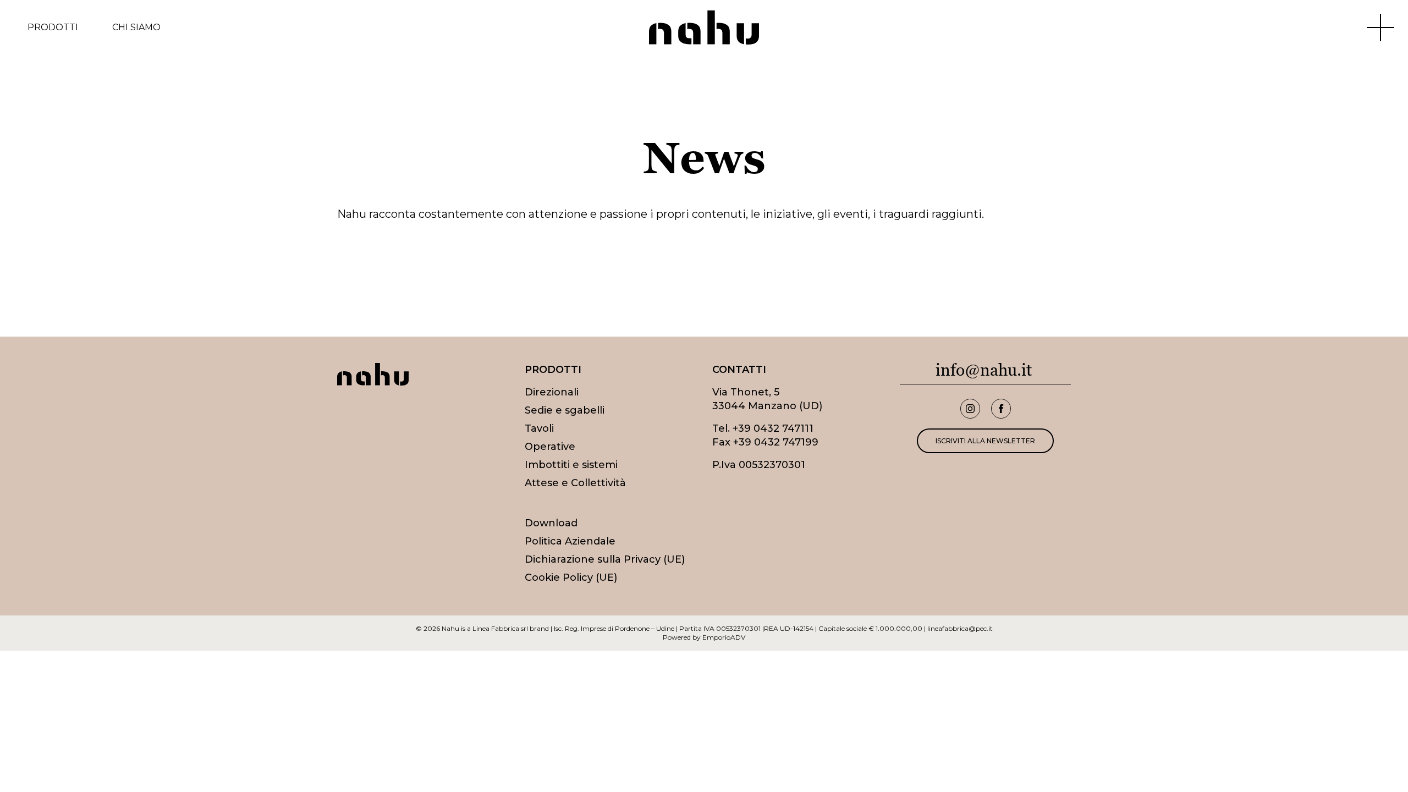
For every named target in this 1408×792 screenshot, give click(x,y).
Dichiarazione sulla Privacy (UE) (605, 559)
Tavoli (539, 428)
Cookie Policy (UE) (571, 577)
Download (551, 523)
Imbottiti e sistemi (571, 465)
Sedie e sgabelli (564, 410)
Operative (550, 447)
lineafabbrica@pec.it (960, 628)
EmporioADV (723, 637)
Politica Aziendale (570, 541)
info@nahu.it (984, 370)
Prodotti (53, 27)
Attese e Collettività (575, 483)
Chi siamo (136, 27)
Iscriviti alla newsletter (985, 441)
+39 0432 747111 (773, 428)
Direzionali (552, 392)
